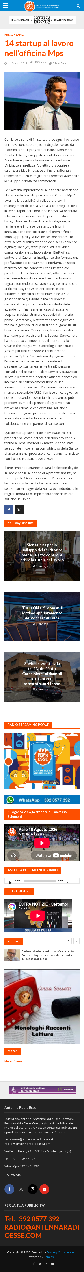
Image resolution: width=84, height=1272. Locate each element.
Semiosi (49, 1257)
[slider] (75, 882)
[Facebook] (9, 1189)
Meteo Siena (13, 1061)
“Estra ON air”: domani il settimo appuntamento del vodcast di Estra (42, 613)
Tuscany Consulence (60, 1252)
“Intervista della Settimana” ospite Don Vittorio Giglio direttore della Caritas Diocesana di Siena (48, 955)
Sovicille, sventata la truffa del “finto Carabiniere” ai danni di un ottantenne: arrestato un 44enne (42, 673)
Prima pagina (14, 35)
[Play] (10, 882)
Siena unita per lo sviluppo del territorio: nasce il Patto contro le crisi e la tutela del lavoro (42, 552)
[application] (42, 881)
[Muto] (67, 882)
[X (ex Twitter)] (21, 1189)
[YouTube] (44, 1189)
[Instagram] (33, 1189)
